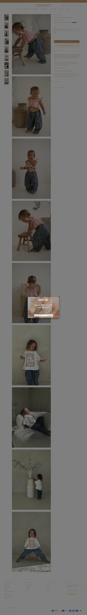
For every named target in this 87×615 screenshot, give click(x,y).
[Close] (59, 297)
